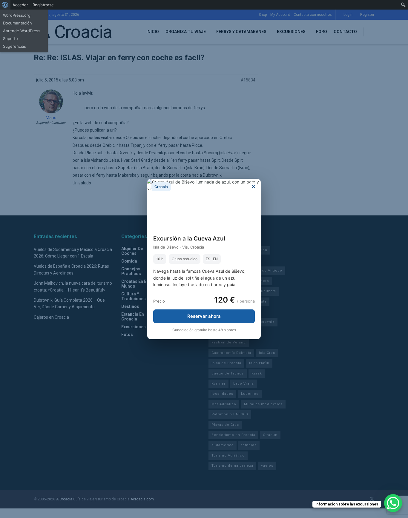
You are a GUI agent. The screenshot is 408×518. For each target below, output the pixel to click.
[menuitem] (5, 5)
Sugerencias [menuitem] (14, 46)
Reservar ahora (204, 316)
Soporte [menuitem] (10, 38)
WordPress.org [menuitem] (16, 15)
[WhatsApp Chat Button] (393, 503)
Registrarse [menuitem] (43, 4)
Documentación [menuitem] (17, 23)
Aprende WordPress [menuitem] (21, 30)
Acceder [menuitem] (20, 4)
